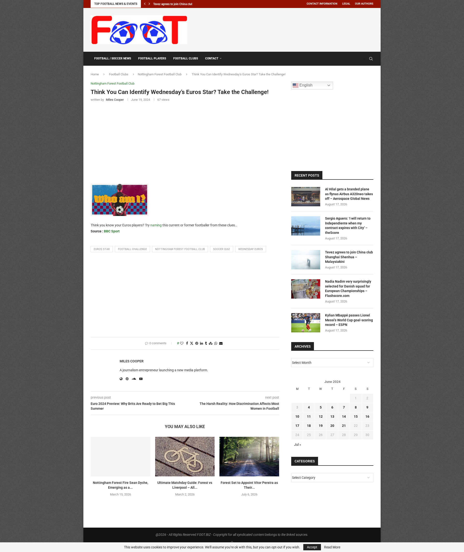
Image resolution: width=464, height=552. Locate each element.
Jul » (297, 444)
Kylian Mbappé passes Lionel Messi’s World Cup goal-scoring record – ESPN (349, 320)
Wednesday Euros (250, 249)
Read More (332, 547)
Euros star (102, 249)
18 (309, 426)
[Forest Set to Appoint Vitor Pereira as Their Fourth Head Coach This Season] (249, 456)
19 (321, 426)
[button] (145, 4)
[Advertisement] (285, 29)
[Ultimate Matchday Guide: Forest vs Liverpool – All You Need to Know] (185, 456)
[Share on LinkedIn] (201, 343)
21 (344, 426)
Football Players (152, 58)
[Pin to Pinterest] (196, 343)
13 (332, 416)
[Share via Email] (221, 343)
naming (156, 225)
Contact (211, 58)
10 (297, 416)
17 (297, 426)
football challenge (132, 249)
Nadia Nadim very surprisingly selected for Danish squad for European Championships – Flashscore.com (348, 289)
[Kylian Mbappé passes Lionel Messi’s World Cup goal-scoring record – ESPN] (305, 322)
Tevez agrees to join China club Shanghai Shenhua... (186, 4)
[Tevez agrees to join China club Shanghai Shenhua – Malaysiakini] (305, 259)
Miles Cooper (132, 361)
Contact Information (322, 3)
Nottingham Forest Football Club (159, 74)
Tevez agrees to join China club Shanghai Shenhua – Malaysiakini (349, 257)
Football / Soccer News (112, 58)
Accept (312, 547)
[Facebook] (359, 59)
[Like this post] (181, 343)
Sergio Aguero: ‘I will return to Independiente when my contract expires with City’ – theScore (347, 225)
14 (344, 416)
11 (309, 416)
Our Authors (364, 3)
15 (356, 416)
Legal (346, 3)
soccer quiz (221, 249)
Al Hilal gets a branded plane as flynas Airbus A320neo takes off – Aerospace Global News (349, 194)
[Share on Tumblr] (206, 343)
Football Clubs (185, 58)
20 (332, 426)
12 (321, 416)
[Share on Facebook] (187, 343)
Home (95, 74)
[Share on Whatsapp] (215, 343)
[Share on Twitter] (191, 343)
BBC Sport (112, 231)
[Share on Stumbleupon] (210, 343)
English (305, 85)
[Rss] (364, 59)
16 (367, 416)
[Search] (371, 59)
